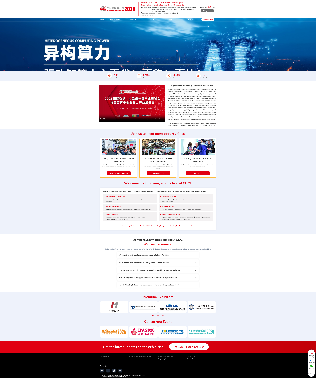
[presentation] (1, 43)
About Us (102, 375)
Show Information (114, 19)
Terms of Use (110, 375)
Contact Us (189, 19)
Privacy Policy (118, 375)
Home (102, 19)
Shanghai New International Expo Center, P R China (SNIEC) (160, 13)
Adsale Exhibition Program (138, 375)
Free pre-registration (129, 226)
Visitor (152, 19)
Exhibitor (133, 19)
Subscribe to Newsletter (191, 346)
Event (170, 19)
